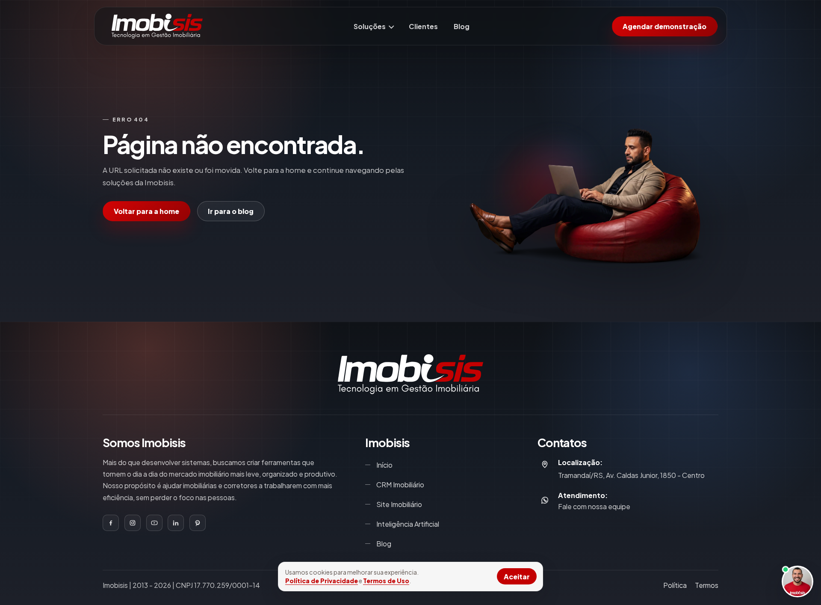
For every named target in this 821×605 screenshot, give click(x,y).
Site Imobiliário (399, 504)
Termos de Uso (386, 580)
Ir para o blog (231, 211)
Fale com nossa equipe (594, 506)
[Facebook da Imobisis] (111, 523)
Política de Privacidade (321, 580)
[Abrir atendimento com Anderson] (797, 581)
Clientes (423, 26)
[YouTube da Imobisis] (154, 523)
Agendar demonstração (664, 26)
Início (384, 464)
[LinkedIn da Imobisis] (176, 523)
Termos (706, 585)
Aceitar (517, 576)
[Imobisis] (157, 26)
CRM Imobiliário (400, 484)
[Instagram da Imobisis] (132, 523)
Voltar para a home (146, 211)
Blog (462, 26)
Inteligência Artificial (407, 523)
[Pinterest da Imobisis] (197, 523)
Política (675, 585)
